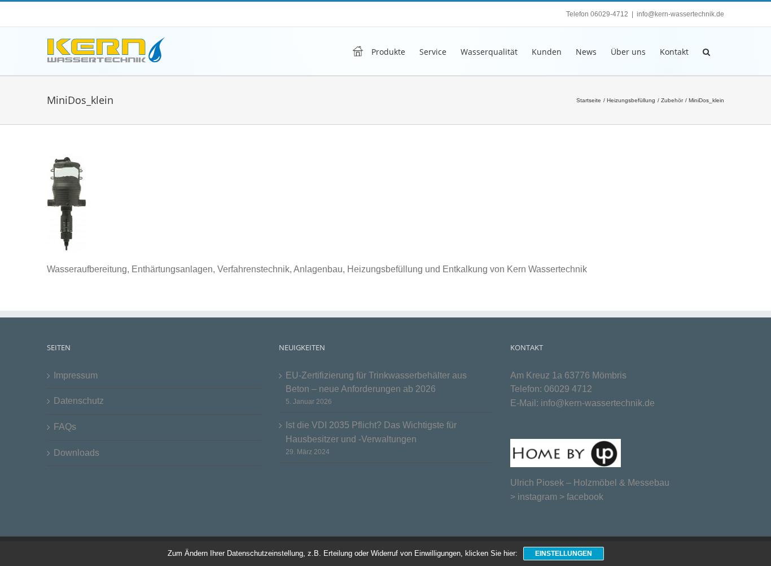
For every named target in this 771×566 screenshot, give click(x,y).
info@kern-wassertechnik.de (680, 14)
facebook (585, 497)
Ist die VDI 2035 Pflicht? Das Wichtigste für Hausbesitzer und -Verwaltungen (371, 432)
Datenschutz (79, 401)
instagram (537, 497)
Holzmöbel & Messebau (621, 482)
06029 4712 (568, 389)
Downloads (76, 453)
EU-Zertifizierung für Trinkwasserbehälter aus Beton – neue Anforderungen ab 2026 (376, 382)
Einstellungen (563, 554)
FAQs (65, 427)
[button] (706, 51)
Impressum (76, 375)
